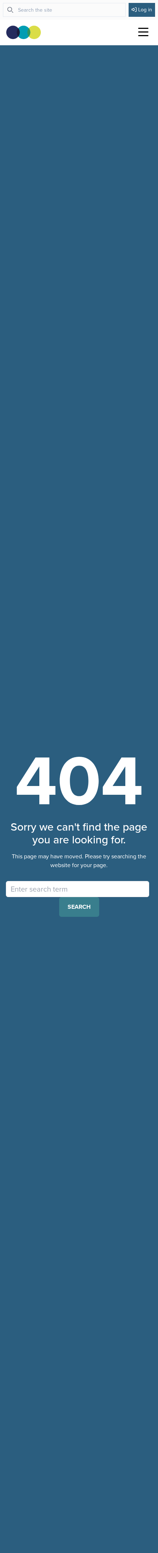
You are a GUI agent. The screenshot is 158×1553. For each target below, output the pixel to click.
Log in (145, 9)
